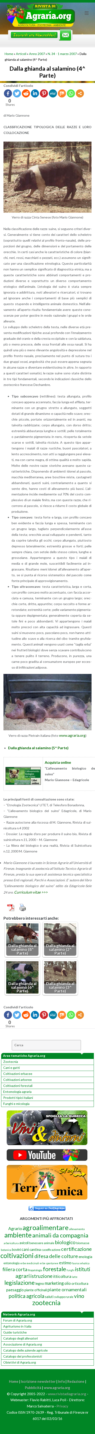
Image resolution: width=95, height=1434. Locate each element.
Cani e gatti (11, 1068)
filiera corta (15, 1269)
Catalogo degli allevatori (20, 1338)
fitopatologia (35, 1270)
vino (79, 1296)
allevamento (77, 1229)
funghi (70, 1270)
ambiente (18, 1235)
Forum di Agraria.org (17, 1320)
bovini (16, 1250)
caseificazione (51, 1250)
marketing (54, 1283)
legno (39, 1283)
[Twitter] (17, 93)
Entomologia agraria (17, 1092)
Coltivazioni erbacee (17, 1074)
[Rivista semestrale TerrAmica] (47, 1198)
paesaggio (15, 1290)
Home (9, 54)
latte (74, 1276)
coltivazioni (17, 1255)
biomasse (82, 1243)
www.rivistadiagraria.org (67, 1394)
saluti (49, 1297)
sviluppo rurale (63, 1297)
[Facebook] (8, 93)
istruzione (41, 1276)
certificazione (76, 1249)
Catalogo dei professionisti (22, 1356)
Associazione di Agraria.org (22, 1344)
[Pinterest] (44, 93)
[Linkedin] (35, 93)
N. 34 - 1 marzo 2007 (62, 54)
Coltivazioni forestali (18, 1086)
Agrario (15, 1228)
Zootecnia (10, 1062)
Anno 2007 (37, 54)
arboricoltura (11, 1243)
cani (25, 1249)
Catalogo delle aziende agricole (25, 1350)
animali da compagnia (60, 1235)
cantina (35, 1249)
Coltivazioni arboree (17, 1080)
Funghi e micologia (16, 1104)
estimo (65, 1262)
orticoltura (79, 1283)
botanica (6, 1250)
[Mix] (62, 93)
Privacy (62, 1406)
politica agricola (26, 1296)
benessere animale (41, 1243)
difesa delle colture (56, 1256)
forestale (54, 1268)
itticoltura (62, 1276)
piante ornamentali (67, 1289)
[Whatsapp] (71, 93)
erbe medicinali (29, 1263)
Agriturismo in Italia (17, 1326)
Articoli (21, 54)
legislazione (19, 1282)
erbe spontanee (49, 1263)
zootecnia (46, 1303)
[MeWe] (53, 93)
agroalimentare (45, 1227)
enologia (85, 1256)
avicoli (24, 1243)
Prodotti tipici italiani (18, 1098)
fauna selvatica (80, 1263)
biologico (65, 1242)
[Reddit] (26, 93)
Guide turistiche (15, 1332)
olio (67, 1283)
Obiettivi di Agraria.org (19, 1362)
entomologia (11, 1263)
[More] (80, 93)
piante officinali (35, 1290)
